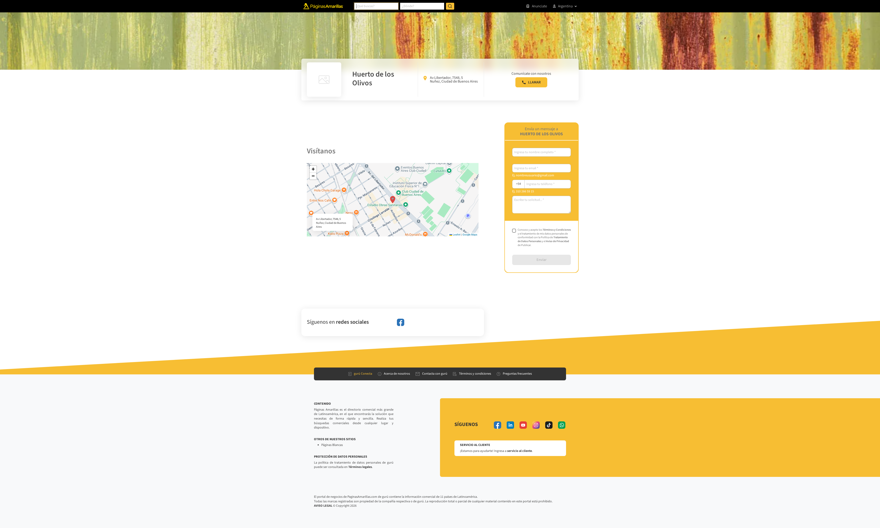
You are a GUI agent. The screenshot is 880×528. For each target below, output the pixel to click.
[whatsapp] (561, 425)
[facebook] (400, 322)
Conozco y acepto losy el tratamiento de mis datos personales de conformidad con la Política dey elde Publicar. (544, 237)
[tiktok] (549, 425)
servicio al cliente (519, 451)
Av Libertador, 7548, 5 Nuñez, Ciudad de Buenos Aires (454, 79)
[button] (392, 199)
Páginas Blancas (332, 445)
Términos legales (360, 467)
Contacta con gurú (434, 373)
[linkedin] (510, 425)
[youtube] (523, 425)
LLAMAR (534, 82)
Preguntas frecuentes (517, 373)
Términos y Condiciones (557, 230)
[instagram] (536, 425)
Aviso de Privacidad (557, 241)
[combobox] (376, 6)
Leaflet (456, 234)
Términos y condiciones (475, 373)
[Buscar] (450, 6)
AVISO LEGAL (323, 505)
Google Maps (469, 234)
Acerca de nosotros (397, 373)
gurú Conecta (363, 373)
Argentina (565, 6)
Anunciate (539, 6)
